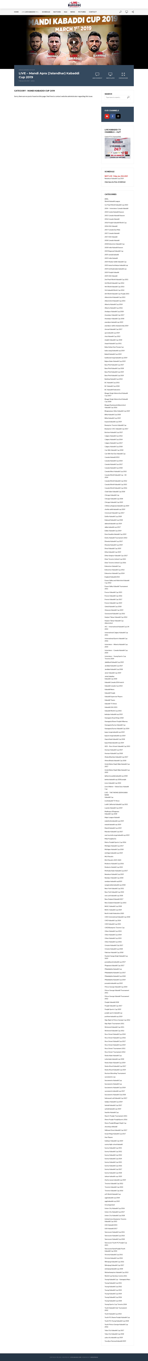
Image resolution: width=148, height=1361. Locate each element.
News (72, 12)
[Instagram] (118, 116)
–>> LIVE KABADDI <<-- (30, 12)
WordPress (94, 1357)
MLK (65, 12)
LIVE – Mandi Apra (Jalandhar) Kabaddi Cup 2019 (49, 75)
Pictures (82, 12)
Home (16, 12)
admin (33, 81)
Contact (93, 12)
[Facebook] (112, 116)
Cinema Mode (123, 78)
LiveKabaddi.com (75, 1357)
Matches (57, 12)
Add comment (97, 78)
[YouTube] (107, 116)
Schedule (46, 12)
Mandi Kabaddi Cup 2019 (27, 70)
